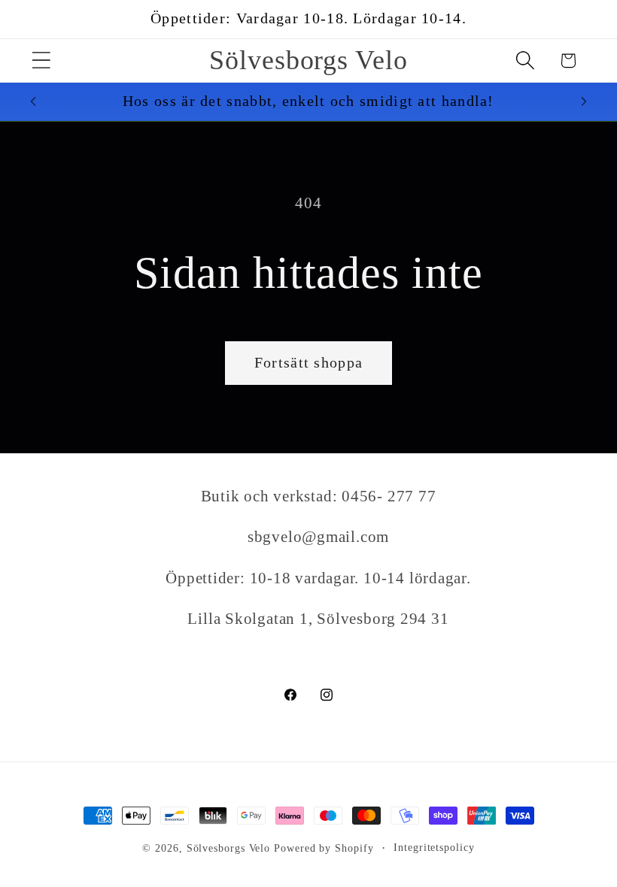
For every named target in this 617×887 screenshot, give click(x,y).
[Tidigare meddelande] (33, 101)
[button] (41, 60)
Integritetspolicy (434, 847)
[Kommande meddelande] (583, 101)
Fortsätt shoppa (308, 363)
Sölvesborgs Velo (229, 848)
